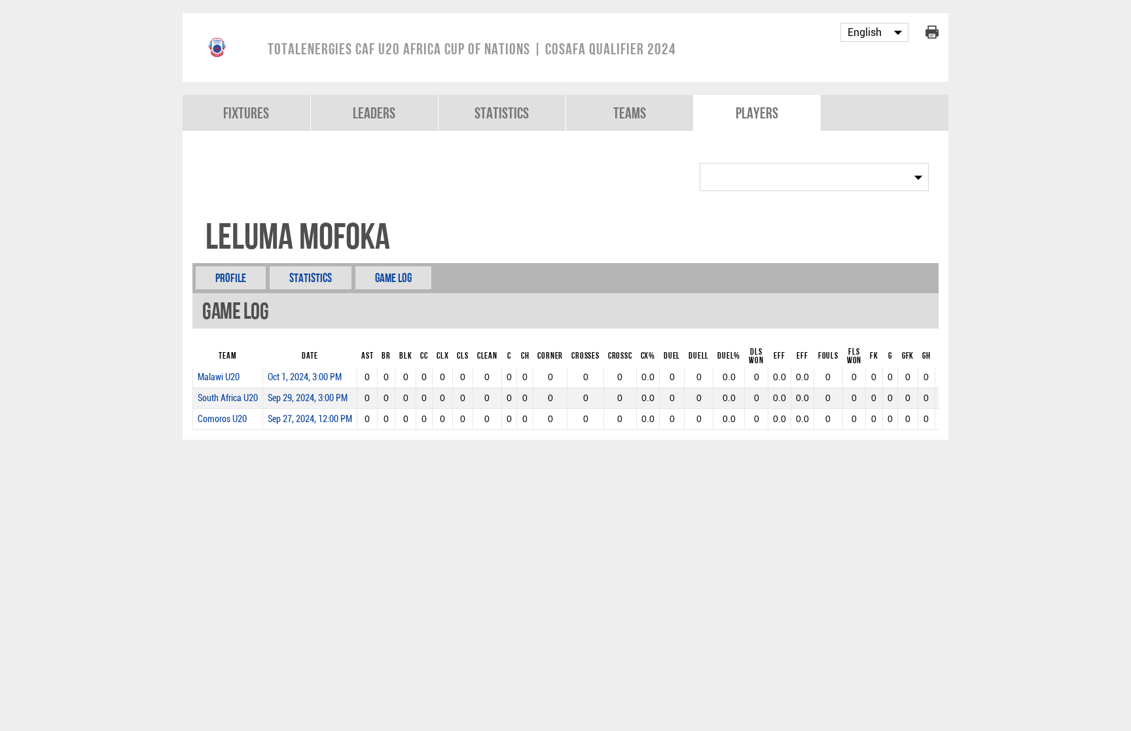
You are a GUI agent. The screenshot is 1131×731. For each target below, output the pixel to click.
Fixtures (246, 113)
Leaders (374, 113)
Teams (629, 113)
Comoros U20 (222, 419)
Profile (230, 278)
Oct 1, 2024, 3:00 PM (305, 377)
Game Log (393, 278)
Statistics (502, 113)
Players (757, 113)
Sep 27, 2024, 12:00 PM (310, 419)
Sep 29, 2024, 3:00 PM (308, 398)
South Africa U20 (228, 398)
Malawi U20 (219, 377)
